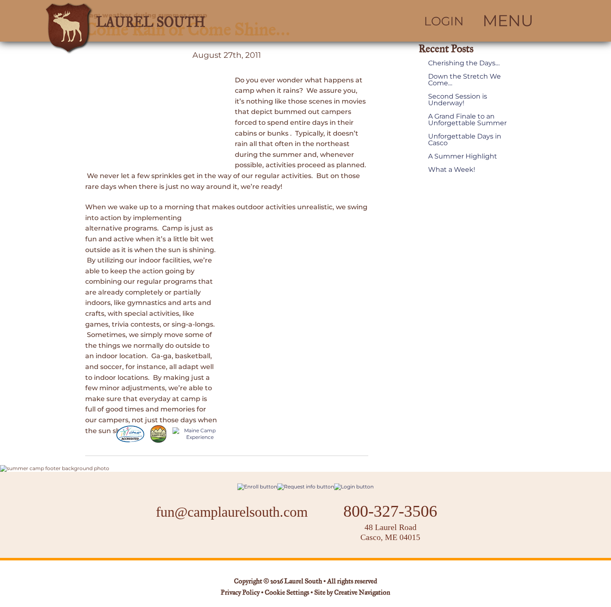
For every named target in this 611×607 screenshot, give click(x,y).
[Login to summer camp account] (354, 486)
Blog (254, 537)
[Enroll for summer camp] (257, 486)
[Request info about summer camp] (305, 486)
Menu (508, 21)
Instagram (227, 538)
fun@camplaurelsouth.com (232, 512)
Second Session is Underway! (457, 100)
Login (444, 21)
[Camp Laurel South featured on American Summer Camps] (158, 434)
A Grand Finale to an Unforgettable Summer (467, 119)
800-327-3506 (390, 511)
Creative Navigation (362, 592)
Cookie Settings (287, 592)
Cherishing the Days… (464, 63)
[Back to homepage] (162, 21)
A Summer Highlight (462, 156)
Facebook (205, 538)
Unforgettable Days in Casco (464, 139)
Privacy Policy (240, 592)
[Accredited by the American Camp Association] (130, 434)
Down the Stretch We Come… (464, 80)
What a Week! (451, 169)
